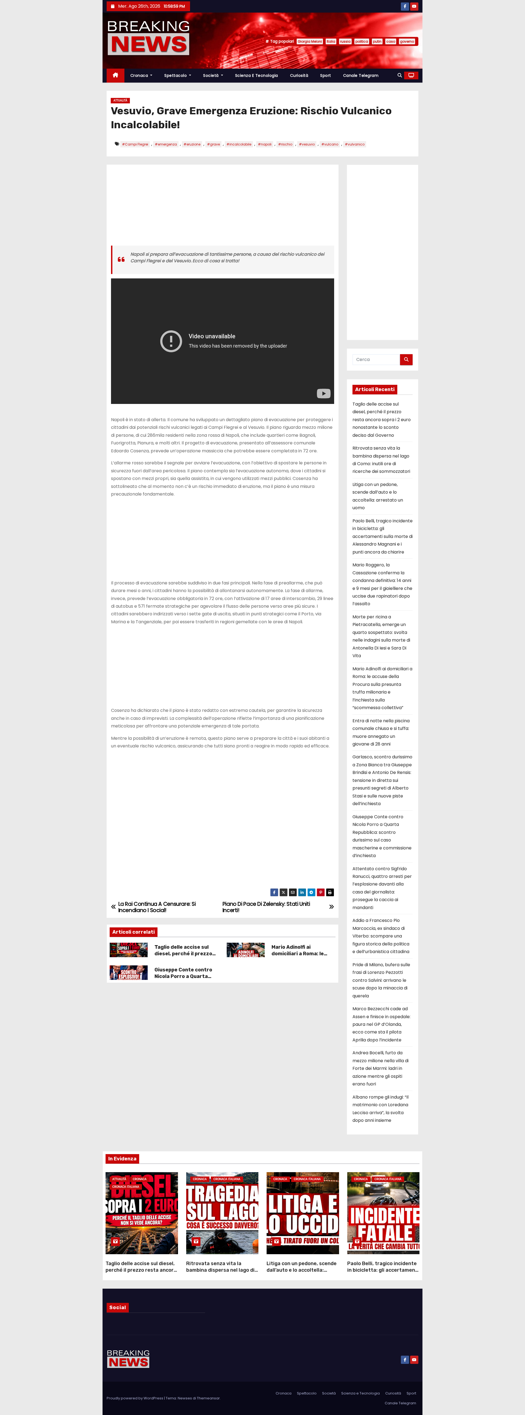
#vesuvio (307, 144)
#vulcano (329, 144)
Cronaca (139, 75)
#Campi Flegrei (135, 144)
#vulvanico (354, 144)
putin (377, 41)
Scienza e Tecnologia (256, 75)
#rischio (285, 144)
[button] (400, 75)
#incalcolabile (238, 144)
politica (361, 41)
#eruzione (191, 144)
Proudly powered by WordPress (135, 1398)
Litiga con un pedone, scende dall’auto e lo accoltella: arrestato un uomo (302, 1270)
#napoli (265, 144)
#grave (213, 144)
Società (211, 75)
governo (407, 41)
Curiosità (299, 75)
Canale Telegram (361, 75)
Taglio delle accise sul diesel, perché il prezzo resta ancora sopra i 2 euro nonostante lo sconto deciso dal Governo (381, 419)
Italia (331, 41)
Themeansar (208, 1398)
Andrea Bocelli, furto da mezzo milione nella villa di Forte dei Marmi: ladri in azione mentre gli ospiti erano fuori (380, 1068)
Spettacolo (176, 75)
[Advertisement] (222, 207)
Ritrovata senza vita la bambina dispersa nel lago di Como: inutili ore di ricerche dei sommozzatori (220, 1273)
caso (390, 41)
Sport (325, 75)
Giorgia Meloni (310, 41)
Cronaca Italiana (125, 1187)
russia (345, 41)
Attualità (120, 100)
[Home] (115, 76)
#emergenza (166, 144)
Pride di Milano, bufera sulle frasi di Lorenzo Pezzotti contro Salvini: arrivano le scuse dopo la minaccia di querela (381, 980)
